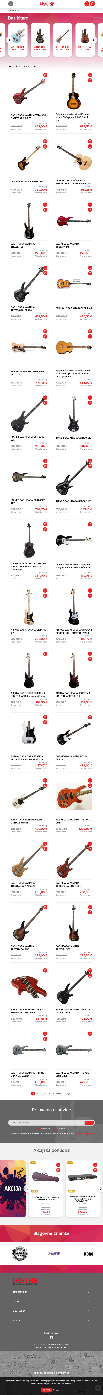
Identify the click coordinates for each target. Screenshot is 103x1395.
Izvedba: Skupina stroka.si (58, 1344)
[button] (9, 40)
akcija (57, 1191)
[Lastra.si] (28, 1281)
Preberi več (58, 1390)
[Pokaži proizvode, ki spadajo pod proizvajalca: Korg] (54, 1253)
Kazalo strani (39, 1344)
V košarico (45, 75)
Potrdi (46, 1390)
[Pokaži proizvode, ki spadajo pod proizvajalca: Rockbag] (88, 1253)
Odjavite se (60, 1129)
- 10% (55, 1163)
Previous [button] (27, 1188)
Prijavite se (45, 1129)
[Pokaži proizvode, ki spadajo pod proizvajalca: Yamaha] (20, 1253)
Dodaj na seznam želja (90, 75)
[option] (31, 1188)
